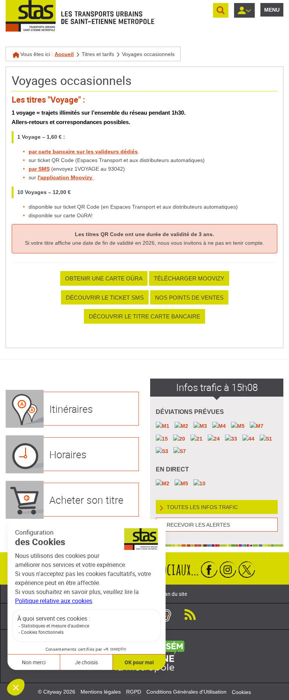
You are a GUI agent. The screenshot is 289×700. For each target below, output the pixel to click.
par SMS (39, 169)
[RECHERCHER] (220, 10)
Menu (272, 10)
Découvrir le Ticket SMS (105, 297)
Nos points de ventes (189, 297)
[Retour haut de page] (274, 692)
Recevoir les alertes (198, 525)
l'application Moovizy (66, 177)
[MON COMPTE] (244, 10)
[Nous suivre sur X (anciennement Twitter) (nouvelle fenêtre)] (247, 569)
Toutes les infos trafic (202, 507)
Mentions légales (101, 692)
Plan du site (173, 593)
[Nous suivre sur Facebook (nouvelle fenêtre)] (209, 569)
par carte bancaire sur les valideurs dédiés (83, 151)
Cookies (241, 692)
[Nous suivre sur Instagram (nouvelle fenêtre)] (228, 569)
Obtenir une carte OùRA (104, 278)
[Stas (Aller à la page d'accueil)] (31, 16)
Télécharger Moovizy (189, 278)
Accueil (64, 54)
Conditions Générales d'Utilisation (186, 692)
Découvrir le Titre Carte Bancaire (144, 316)
